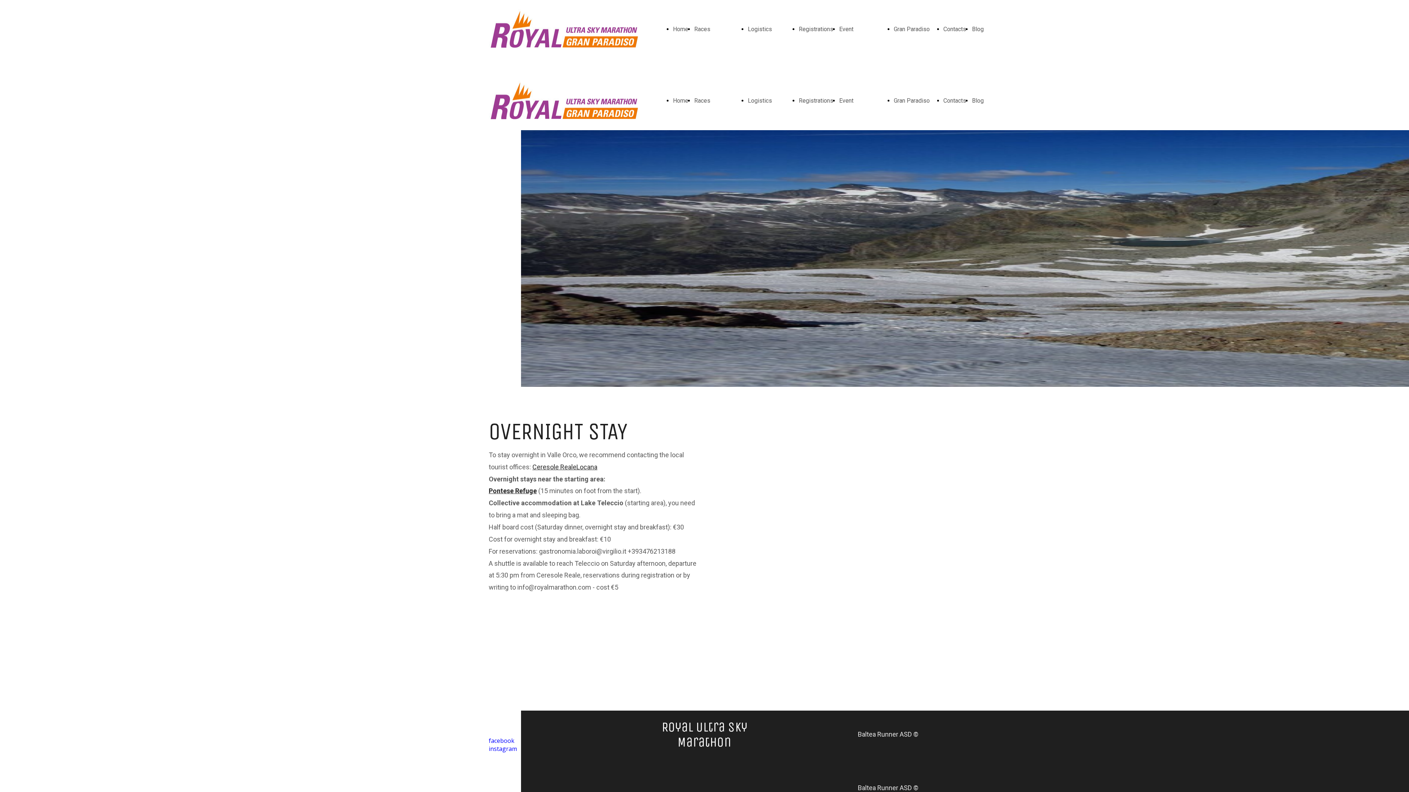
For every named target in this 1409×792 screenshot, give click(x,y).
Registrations (816, 29)
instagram (503, 749)
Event (846, 29)
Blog (978, 29)
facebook (501, 741)
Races (702, 29)
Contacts (954, 29)
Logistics (760, 29)
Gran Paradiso (912, 29)
